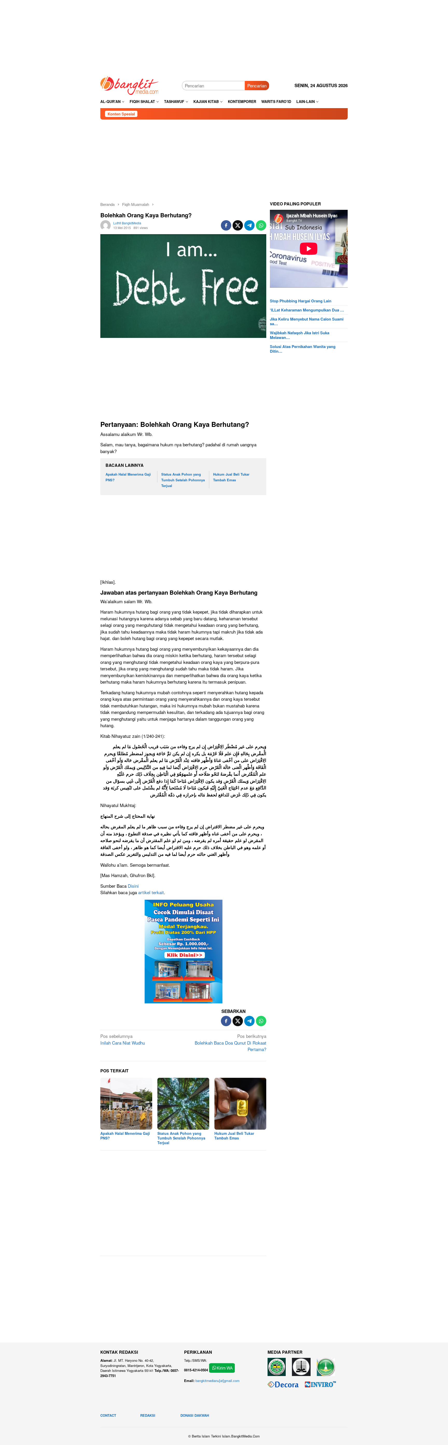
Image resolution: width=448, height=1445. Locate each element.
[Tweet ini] (238, 225)
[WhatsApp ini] (261, 225)
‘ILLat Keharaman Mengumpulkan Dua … (307, 310)
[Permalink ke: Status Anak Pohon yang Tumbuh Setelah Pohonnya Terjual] (183, 1104)
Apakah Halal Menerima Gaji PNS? (125, 1136)
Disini (133, 886)
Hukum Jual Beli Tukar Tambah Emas (234, 1136)
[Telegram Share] (249, 225)
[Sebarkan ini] (226, 225)
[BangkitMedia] (129, 84)
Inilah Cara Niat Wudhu (122, 1039)
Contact (108, 1415)
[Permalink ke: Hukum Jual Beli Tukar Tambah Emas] (240, 1104)
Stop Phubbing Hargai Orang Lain (300, 300)
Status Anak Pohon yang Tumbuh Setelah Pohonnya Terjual (183, 480)
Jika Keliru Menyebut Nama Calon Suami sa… (307, 321)
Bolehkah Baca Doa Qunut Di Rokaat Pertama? (230, 1042)
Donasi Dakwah (194, 1415)
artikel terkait (151, 892)
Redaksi (147, 1415)
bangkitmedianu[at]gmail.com (217, 1380)
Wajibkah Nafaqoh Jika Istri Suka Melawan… (299, 335)
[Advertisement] (224, 36)
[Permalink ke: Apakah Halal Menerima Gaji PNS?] (126, 1104)
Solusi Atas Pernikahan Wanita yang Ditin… (302, 348)
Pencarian (257, 85)
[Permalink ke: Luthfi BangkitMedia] (105, 224)
